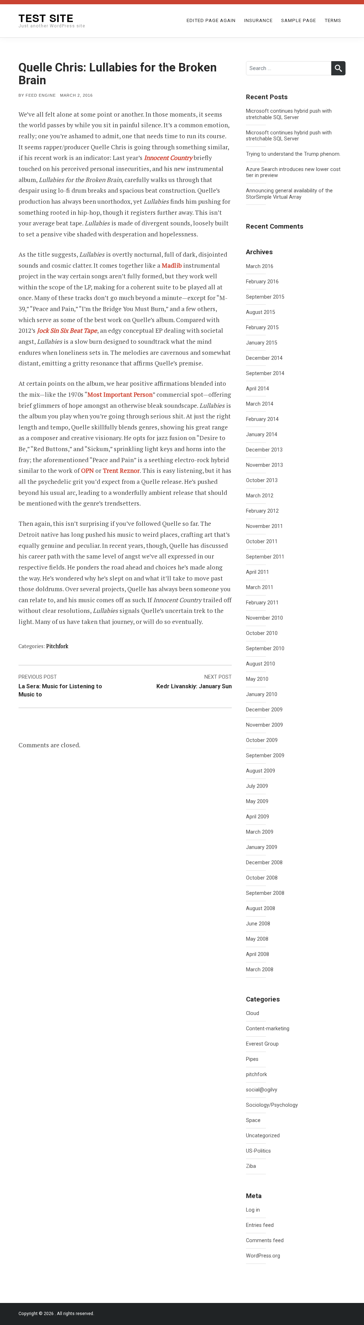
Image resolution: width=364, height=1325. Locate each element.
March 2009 (259, 832)
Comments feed (265, 1241)
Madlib (172, 265)
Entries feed (260, 1225)
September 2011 (265, 557)
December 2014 (264, 358)
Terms (333, 20)
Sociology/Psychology (272, 1105)
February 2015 (262, 328)
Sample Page (298, 20)
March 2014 (259, 404)
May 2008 (257, 939)
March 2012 (259, 496)
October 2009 (262, 740)
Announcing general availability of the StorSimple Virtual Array (289, 194)
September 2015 (265, 297)
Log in (253, 1210)
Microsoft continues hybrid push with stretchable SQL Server (289, 114)
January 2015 (261, 343)
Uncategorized (263, 1136)
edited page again (211, 20)
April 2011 (257, 572)
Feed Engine (41, 95)
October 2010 (262, 633)
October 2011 (262, 542)
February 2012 (262, 511)
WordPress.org (263, 1256)
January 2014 (261, 435)
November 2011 (264, 526)
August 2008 (260, 908)
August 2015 (260, 312)
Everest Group (262, 1044)
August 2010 (260, 664)
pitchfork (57, 646)
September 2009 (265, 756)
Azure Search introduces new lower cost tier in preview (293, 172)
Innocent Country (168, 158)
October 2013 (262, 480)
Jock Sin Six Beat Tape (67, 330)
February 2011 (262, 603)
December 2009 (264, 710)
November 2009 (264, 725)
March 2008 (259, 970)
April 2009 (257, 817)
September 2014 (265, 373)
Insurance (258, 20)
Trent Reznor (121, 470)
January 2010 (261, 694)
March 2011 (259, 587)
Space (253, 1120)
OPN (87, 470)
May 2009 (257, 801)
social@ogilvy (261, 1090)
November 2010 (264, 618)
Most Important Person (119, 394)
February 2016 (262, 282)
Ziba (251, 1166)
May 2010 (257, 679)
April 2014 (257, 389)
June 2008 (258, 924)
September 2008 (265, 893)
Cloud (252, 1013)
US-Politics (258, 1151)
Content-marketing (267, 1029)
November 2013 (264, 465)
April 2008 (257, 954)
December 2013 (264, 450)
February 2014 (262, 419)
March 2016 (259, 266)
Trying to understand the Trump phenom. (293, 154)
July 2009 (257, 786)
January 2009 (261, 847)
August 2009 (260, 771)
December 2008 (264, 863)
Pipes (252, 1059)
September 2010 (265, 649)
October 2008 (262, 878)
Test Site (46, 18)
